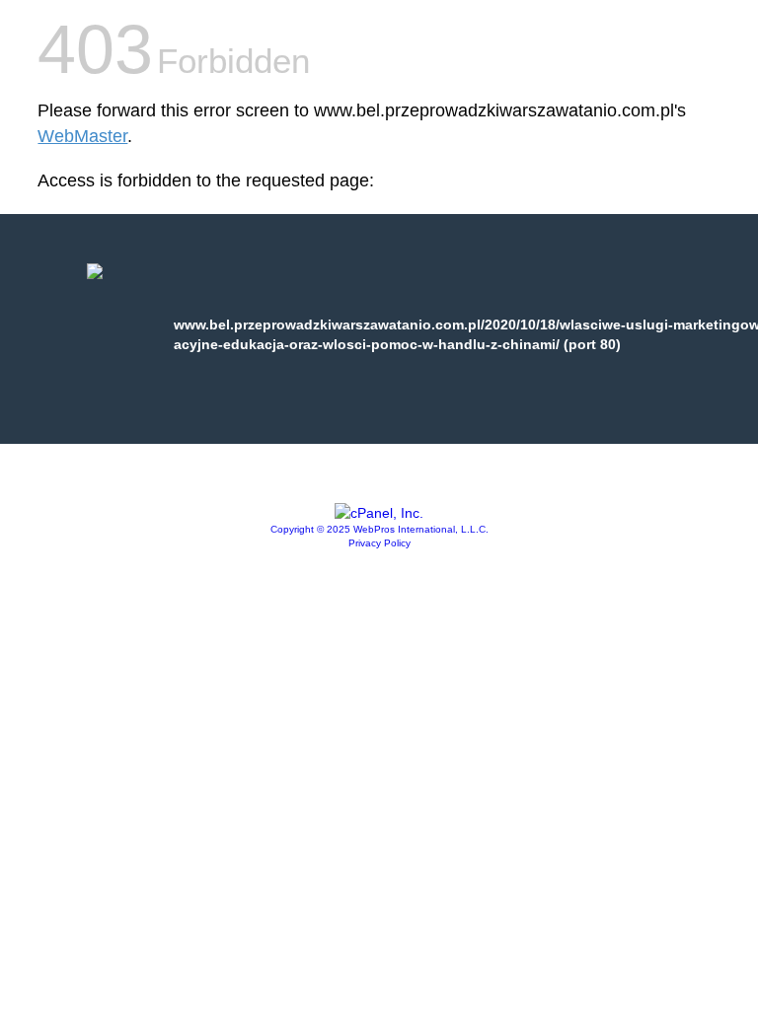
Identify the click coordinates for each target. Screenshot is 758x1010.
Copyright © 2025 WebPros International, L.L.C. (379, 529)
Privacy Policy (379, 543)
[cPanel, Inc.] (379, 513)
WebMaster (82, 136)
